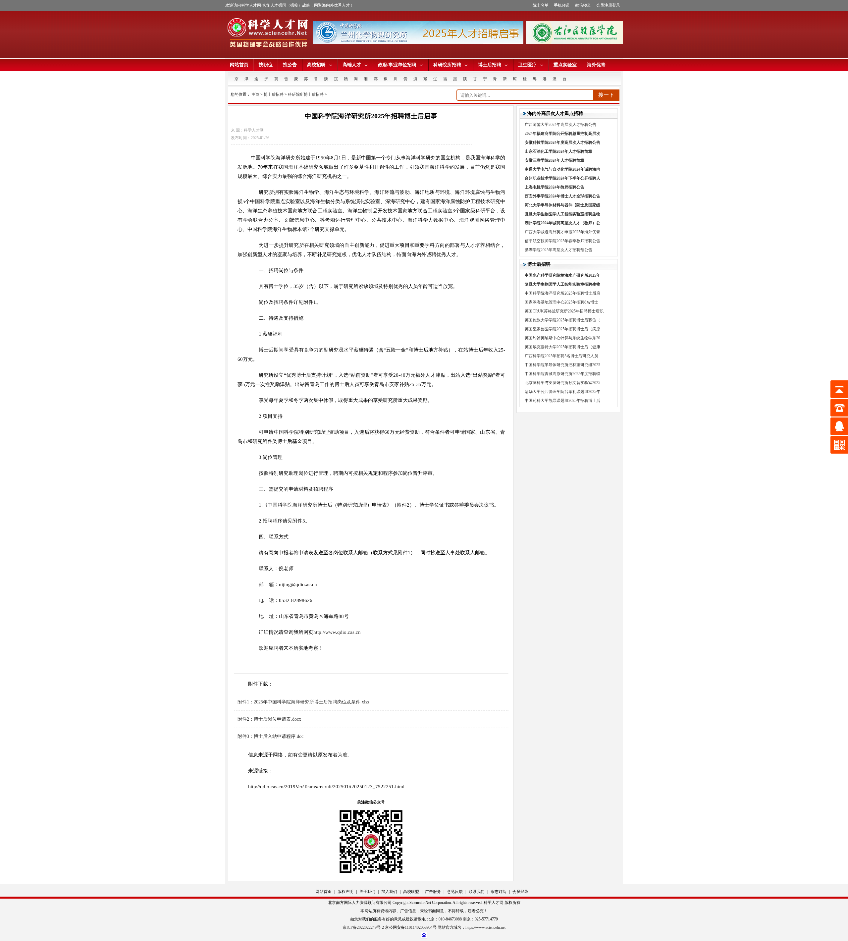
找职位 (266, 64)
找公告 (290, 64)
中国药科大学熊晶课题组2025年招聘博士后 (562, 400)
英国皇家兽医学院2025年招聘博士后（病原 (562, 329)
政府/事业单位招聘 (397, 64)
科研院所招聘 (447, 64)
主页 (255, 94)
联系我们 (477, 891)
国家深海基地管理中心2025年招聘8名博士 (561, 302)
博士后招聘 (489, 64)
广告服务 (433, 891)
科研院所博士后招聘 (306, 94)
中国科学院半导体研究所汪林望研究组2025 (562, 364)
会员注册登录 (608, 5)
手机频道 (562, 5)
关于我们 (367, 891)
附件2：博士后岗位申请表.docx (269, 719)
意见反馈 (455, 891)
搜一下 (606, 95)
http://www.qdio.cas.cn (337, 632)
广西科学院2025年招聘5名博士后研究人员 (561, 356)
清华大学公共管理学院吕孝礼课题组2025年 (562, 391)
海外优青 (596, 64)
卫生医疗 (527, 64)
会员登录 (520, 891)
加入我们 (389, 891)
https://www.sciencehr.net (485, 927)
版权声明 (345, 891)
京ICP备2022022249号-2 (363, 927)
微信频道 (583, 5)
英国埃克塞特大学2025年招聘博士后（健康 (562, 347)
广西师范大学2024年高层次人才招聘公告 (560, 124)
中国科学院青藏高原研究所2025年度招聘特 (562, 373)
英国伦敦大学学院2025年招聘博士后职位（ (562, 320)
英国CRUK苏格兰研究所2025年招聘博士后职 (564, 311)
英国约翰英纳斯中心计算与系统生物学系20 (562, 338)
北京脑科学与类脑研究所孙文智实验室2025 (562, 382)
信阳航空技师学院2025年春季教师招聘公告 (562, 241)
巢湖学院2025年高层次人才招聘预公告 (558, 250)
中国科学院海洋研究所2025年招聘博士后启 (562, 293)
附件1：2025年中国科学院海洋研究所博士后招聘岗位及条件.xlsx (303, 701)
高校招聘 (316, 64)
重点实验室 (565, 64)
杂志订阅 (498, 891)
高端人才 (352, 64)
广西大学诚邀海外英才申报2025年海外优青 (562, 232)
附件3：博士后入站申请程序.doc (270, 736)
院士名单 (541, 5)
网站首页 (239, 64)
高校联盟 (411, 891)
